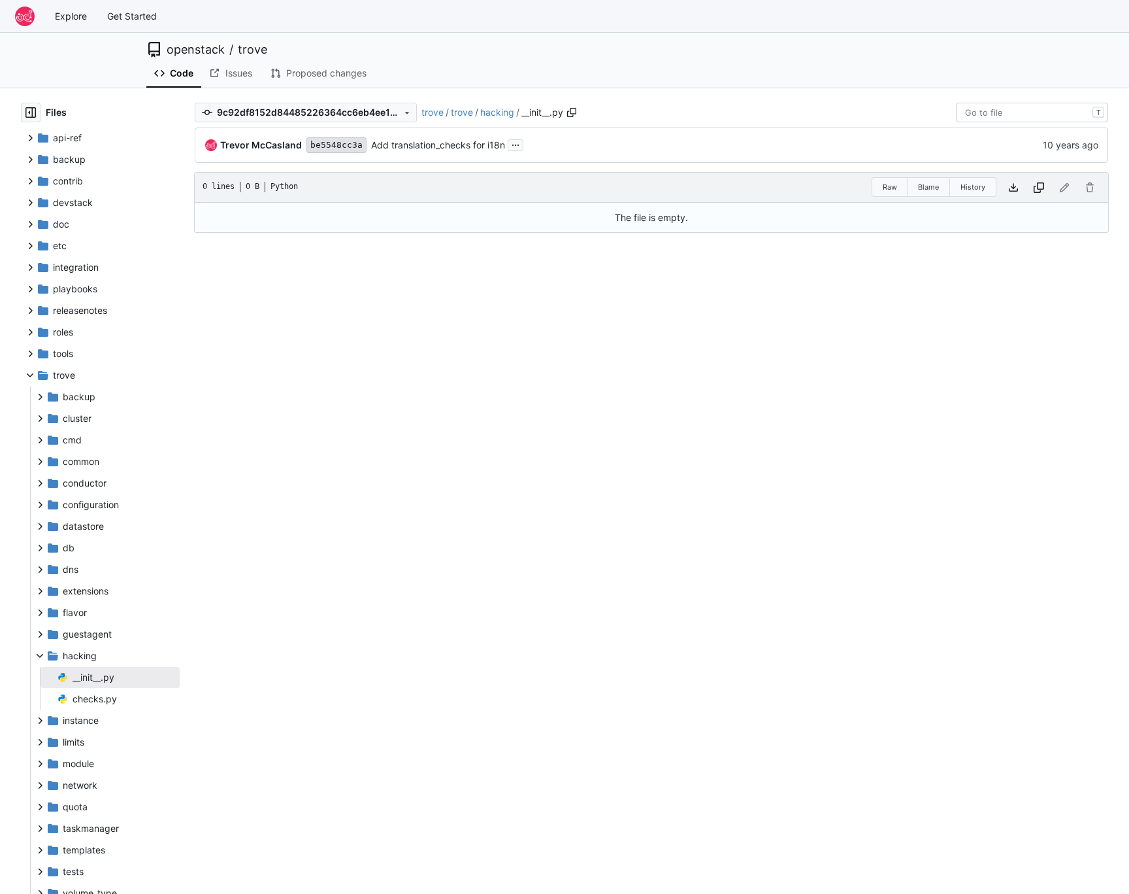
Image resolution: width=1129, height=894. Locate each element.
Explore (71, 16)
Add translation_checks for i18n (438, 144)
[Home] (25, 16)
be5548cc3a (336, 145)
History (972, 187)
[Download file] (1013, 187)
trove (252, 49)
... (515, 143)
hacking (497, 112)
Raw (890, 187)
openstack (196, 49)
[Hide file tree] (31, 112)
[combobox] (1032, 112)
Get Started (132, 16)
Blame (928, 187)
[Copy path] (571, 112)
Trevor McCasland (261, 144)
